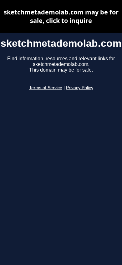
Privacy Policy (79, 87)
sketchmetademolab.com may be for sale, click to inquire (61, 16)
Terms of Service (45, 87)
